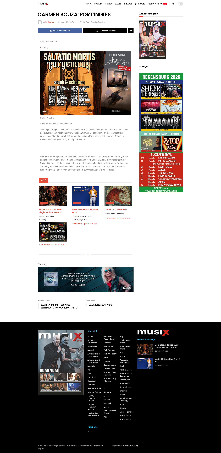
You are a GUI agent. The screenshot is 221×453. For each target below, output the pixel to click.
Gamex (107, 361)
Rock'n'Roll (125, 379)
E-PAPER (128, 4)
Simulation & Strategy (126, 399)
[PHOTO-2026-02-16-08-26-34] (86, 279)
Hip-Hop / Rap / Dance (110, 373)
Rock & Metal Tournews (126, 374)
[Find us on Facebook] (88, 432)
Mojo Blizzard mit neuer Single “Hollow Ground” (50, 211)
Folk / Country (110, 350)
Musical (107, 403)
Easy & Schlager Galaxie (91, 398)
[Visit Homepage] (43, 3)
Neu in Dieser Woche (110, 411)
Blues (89, 370)
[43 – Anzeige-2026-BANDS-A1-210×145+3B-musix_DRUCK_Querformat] (53, 231)
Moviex (107, 399)
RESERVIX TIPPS (157, 4)
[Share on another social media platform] (131, 30)
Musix (106, 407)
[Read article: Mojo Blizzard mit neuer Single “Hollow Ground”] (53, 196)
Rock (122, 366)
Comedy (91, 384)
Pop (105, 417)
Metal (106, 396)
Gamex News (110, 365)
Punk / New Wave (125, 341)
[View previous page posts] (83, 254)
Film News (108, 346)
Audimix (75, 22)
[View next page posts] (88, 254)
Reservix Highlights (124, 361)
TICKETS (141, 4)
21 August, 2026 (58, 244)
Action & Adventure (92, 341)
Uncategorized (127, 412)
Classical (91, 377)
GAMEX (118, 4)
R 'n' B (123, 352)
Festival (107, 342)
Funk (106, 357)
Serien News (125, 387)
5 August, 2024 (63, 22)
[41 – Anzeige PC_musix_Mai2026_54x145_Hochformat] (161, 132)
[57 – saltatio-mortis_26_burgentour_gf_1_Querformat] (85, 82)
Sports (123, 408)
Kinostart (108, 392)
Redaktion (49, 22)
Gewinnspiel (109, 368)
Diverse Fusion (94, 388)
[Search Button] (173, 4)
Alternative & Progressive (93, 355)
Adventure (92, 346)
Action (90, 336)
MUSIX (88, 4)
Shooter (123, 391)
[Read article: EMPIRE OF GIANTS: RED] (118, 196)
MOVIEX (108, 4)
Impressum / (117, 446)
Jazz (106, 384)
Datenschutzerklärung (130, 446)
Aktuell (90, 350)
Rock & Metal (126, 370)
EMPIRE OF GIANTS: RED (115, 209)
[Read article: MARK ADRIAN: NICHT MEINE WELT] (86, 196)
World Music (85, 22)
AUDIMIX (98, 4)
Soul (122, 404)
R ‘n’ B (122, 356)
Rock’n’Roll (125, 383)
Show (122, 394)
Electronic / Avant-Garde (93, 414)
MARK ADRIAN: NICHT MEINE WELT (85, 211)
